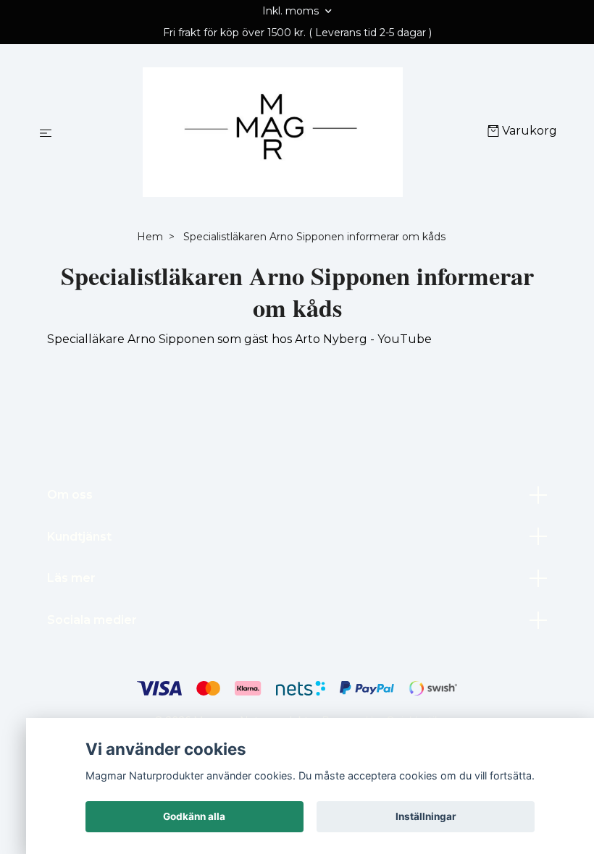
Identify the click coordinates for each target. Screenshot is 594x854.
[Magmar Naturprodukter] (273, 132)
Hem (150, 236)
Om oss (70, 495)
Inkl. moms (292, 10)
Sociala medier (92, 620)
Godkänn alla (194, 816)
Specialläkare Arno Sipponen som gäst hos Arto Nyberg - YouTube (239, 339)
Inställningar (426, 816)
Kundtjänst (79, 537)
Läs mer (71, 578)
